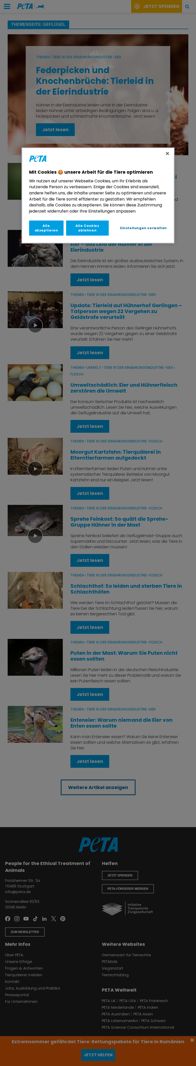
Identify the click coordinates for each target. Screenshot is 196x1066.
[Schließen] (167, 153)
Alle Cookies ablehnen (87, 228)
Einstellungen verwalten (143, 228)
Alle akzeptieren (46, 228)
